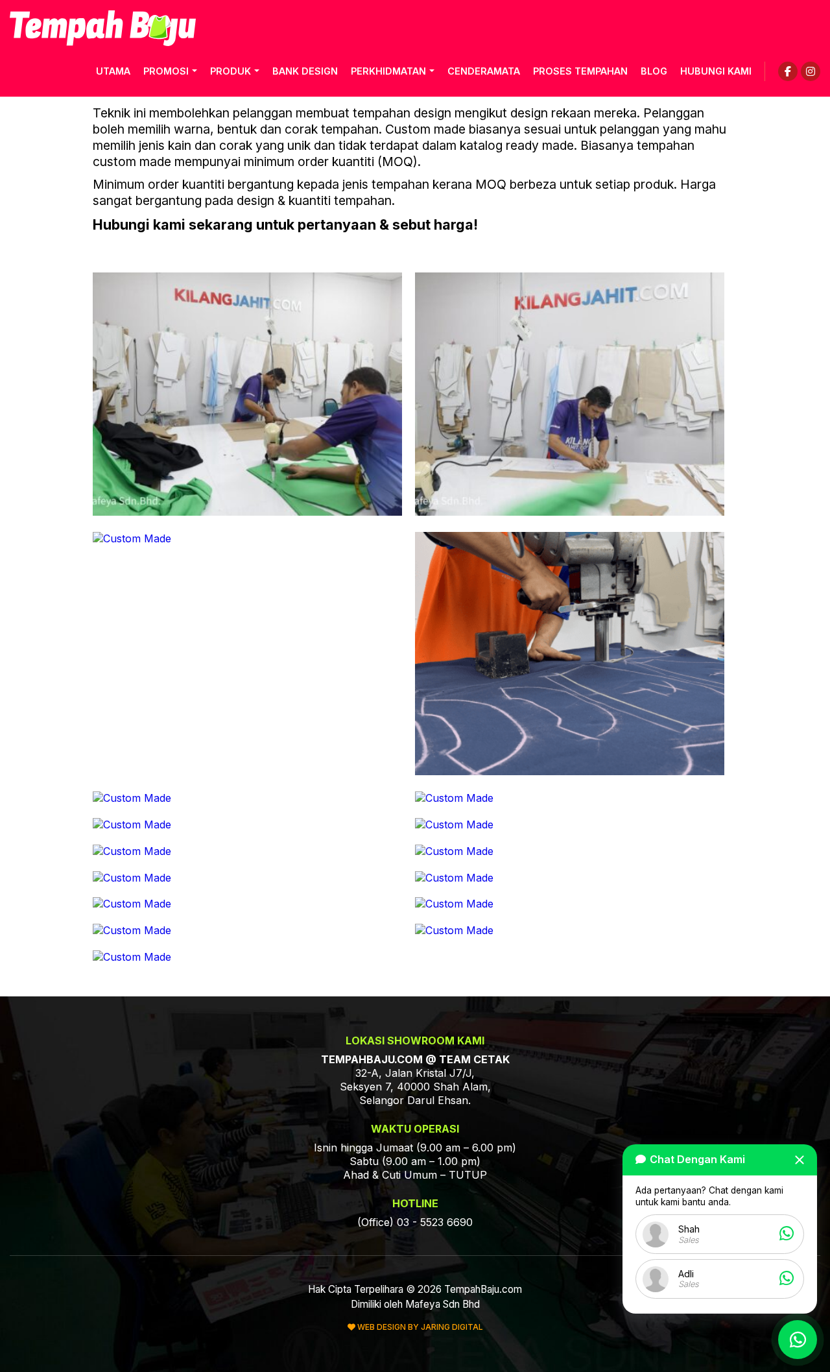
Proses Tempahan (580, 71)
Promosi (166, 71)
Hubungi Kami (716, 71)
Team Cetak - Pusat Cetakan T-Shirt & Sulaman (103, 28)
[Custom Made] (247, 511)
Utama (113, 71)
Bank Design (305, 71)
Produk (230, 71)
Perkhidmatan (388, 71)
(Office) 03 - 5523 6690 (415, 1222)
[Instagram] (810, 71)
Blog (654, 71)
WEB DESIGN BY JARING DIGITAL (419, 1327)
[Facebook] (788, 71)
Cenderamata (483, 71)
